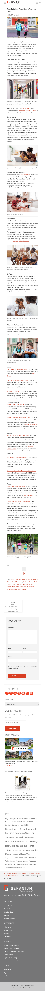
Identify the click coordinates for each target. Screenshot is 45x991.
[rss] (27, 693)
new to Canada (28, 495)
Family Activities (20, 833)
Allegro (7, 819)
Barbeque (13, 822)
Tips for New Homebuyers (11, 876)
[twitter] (11, 693)
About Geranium (9, 906)
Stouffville (14, 864)
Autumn (18, 579)
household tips (15, 850)
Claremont (18, 582)
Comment (11, 627)
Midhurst (19, 584)
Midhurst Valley (25, 854)
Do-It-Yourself (29, 829)
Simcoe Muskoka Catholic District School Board (21, 471)
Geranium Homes (14, 841)
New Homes (30, 857)
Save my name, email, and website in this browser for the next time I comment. (22, 667)
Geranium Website (9, 918)
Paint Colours (10, 861)
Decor (27, 824)
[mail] (31, 693)
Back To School (27, 579)
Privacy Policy (14, 985)
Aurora (13, 579)
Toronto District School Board (16, 486)
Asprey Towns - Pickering (11, 948)
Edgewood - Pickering (10, 958)
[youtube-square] (15, 693)
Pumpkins (25, 861)
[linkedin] (32, 895)
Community (20, 825)
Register (6, 973)
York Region (22, 589)
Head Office (7, 970)
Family (9, 584)
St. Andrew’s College (13, 391)
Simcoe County (25, 108)
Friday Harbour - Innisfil (11, 961)
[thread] (29, 895)
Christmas (29, 822)
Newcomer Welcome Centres (27, 110)
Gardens (9, 837)
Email (25, 648)
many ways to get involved (21, 241)
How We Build (26, 850)
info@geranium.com (10, 976)
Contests (6, 915)
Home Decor (19, 845)
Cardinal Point (21, 822)
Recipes (32, 861)
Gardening (29, 833)
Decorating (10, 829)
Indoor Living (7, 927)
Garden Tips (17, 838)
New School (24, 587)
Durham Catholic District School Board (18, 417)
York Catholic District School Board (17, 380)
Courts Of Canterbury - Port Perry (14, 951)
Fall (35, 582)
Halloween (27, 842)
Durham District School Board (16, 404)
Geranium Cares (9, 912)
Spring (7, 865)
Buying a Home (16, 873)
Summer (32, 864)
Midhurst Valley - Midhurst (11, 945)
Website (10, 657)
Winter (23, 867)
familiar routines (25, 174)
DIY (18, 828)
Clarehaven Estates (11, 825)
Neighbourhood (9, 858)
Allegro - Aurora (8, 954)
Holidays (34, 841)
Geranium (28, 837)
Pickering (31, 587)
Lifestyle (6, 933)
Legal (21, 985)
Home (14, 584)
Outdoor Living (8, 930)
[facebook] (7, 693)
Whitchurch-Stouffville (12, 868)
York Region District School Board (17, 369)
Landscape (15, 854)
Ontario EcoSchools (31, 424)
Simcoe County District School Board (18, 435)
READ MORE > (10, 766)
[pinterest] (19, 693)
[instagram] (23, 693)
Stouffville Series (23, 864)
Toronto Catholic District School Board (18, 502)
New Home (15, 587)
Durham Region (28, 582)
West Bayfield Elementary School (17, 457)
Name (10, 648)
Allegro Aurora (16, 818)
